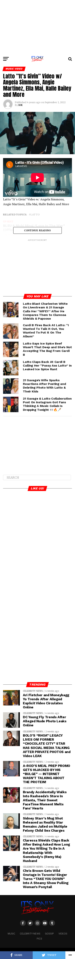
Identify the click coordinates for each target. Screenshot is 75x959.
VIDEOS (62, 933)
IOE (20, 105)
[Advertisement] (37, 27)
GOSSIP (49, 933)
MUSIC (11, 933)
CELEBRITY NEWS (30, 933)
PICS (39, 938)
